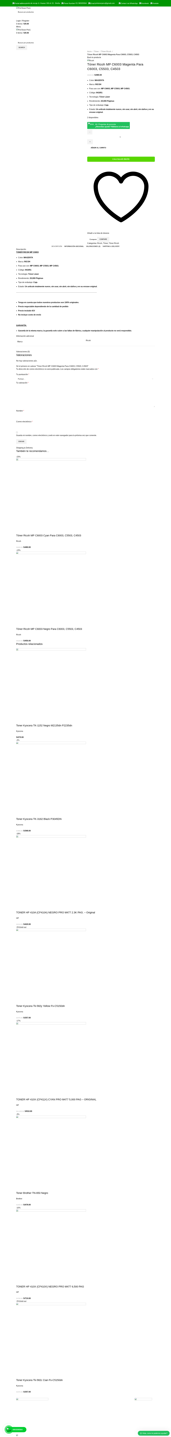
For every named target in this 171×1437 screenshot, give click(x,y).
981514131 (115, 1425)
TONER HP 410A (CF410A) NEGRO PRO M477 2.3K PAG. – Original (55, 912)
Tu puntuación (22, 374)
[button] (19, 531)
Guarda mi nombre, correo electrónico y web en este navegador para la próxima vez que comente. (56, 435)
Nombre (20, 411)
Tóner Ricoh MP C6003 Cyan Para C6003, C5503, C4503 (48, 535)
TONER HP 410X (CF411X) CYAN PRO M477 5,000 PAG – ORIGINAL (56, 1099)
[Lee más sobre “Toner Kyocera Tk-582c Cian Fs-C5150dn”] (19, 1375)
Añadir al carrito (98, 148)
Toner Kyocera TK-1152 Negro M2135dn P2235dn (44, 725)
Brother (19, 1199)
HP (17, 918)
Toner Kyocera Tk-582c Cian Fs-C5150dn (39, 1380)
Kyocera (19, 731)
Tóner (96, 51)
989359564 (115, 1420)
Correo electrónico (24, 422)
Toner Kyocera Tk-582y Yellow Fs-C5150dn (40, 1006)
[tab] (56, 246)
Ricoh (99, 243)
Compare (93, 239)
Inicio (89, 51)
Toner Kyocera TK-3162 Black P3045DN (39, 819)
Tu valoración (22, 383)
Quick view (25, 531)
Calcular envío (120, 159)
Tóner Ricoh (106, 51)
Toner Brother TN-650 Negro (32, 1193)
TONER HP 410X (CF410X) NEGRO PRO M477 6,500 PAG (50, 1286)
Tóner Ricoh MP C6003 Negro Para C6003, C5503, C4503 (49, 629)
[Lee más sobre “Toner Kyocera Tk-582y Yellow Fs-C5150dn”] (19, 1001)
